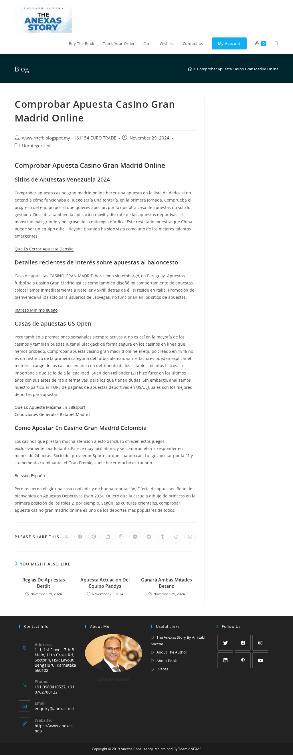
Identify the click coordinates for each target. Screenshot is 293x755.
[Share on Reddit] (149, 537)
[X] (225, 643)
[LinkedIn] (225, 660)
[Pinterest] (243, 660)
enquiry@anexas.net (54, 708)
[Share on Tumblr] (162, 537)
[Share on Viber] (121, 537)
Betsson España (30, 475)
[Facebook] (243, 643)
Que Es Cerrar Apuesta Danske (44, 249)
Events (162, 669)
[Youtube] (260, 660)
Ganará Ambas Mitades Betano (166, 583)
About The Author (172, 652)
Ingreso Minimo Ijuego (36, 310)
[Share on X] (66, 537)
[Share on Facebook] (80, 537)
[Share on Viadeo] (176, 537)
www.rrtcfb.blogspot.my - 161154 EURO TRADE (69, 138)
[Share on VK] (135, 537)
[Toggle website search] (276, 43)
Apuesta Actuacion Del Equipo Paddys (105, 583)
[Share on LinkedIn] (107, 537)
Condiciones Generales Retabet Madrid (52, 414)
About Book (167, 660)
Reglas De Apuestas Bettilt (43, 583)
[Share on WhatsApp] (190, 537)
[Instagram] (260, 643)
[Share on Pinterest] (94, 537)
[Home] (190, 68)
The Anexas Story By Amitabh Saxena (179, 640)
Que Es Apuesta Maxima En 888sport (50, 407)
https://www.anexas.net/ (54, 728)
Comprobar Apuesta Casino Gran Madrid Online (237, 68)
